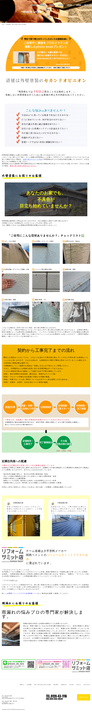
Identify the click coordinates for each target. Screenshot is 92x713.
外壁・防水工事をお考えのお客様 (42, 684)
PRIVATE (42, 5)
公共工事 (71, 684)
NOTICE (78, 5)
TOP (3, 24)
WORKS (51, 5)
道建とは (22, 684)
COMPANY (33, 5)
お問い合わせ (86, 684)
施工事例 (56, 684)
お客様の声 (63, 684)
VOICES (60, 5)
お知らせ (78, 684)
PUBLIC (69, 5)
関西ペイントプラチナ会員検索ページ (23, 593)
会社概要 (29, 684)
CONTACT (87, 5)
